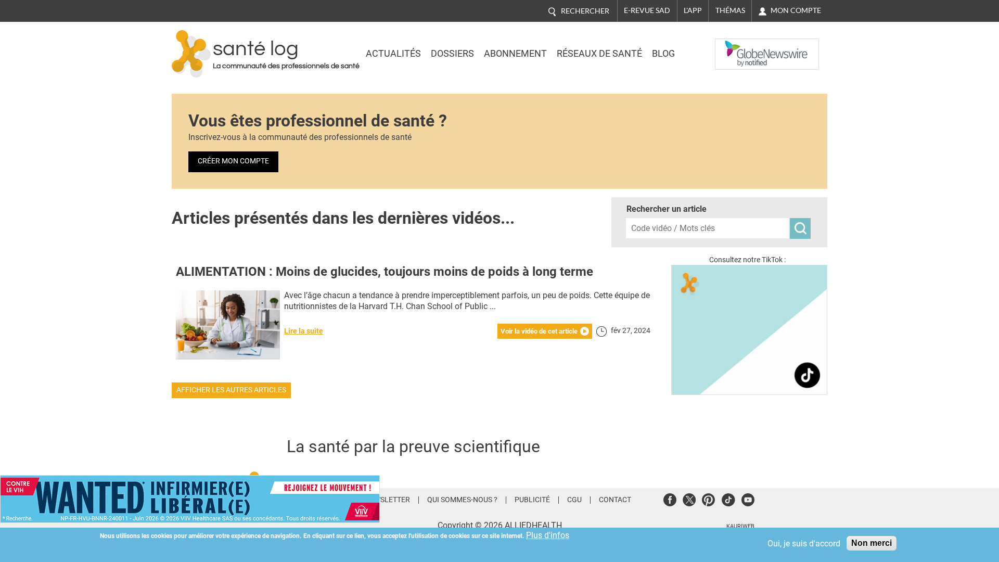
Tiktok (728, 498)
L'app (693, 10)
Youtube (747, 498)
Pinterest (708, 498)
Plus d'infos (547, 535)
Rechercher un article (666, 209)
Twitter (689, 498)
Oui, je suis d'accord (803, 543)
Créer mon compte (233, 161)
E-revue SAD (647, 10)
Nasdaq (735, 46)
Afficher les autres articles (231, 390)
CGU (574, 500)
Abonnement (515, 53)
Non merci (871, 543)
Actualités (393, 53)
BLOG (663, 53)
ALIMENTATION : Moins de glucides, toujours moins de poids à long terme (384, 271)
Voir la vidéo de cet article (539, 331)
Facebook (669, 498)
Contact (615, 500)
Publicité (532, 500)
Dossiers (452, 53)
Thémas (730, 10)
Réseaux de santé (599, 53)
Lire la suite (303, 331)
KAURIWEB (740, 526)
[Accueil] (191, 54)
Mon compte (796, 10)
